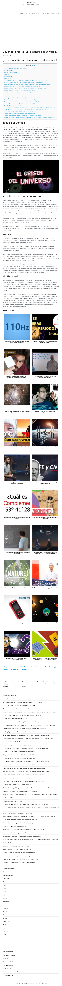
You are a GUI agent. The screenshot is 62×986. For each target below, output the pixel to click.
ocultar (33, 65)
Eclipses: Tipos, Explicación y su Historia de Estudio (17, 784)
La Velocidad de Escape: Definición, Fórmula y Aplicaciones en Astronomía (23, 702)
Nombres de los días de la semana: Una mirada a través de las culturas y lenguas (25, 764)
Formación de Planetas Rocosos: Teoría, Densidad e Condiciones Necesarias (24, 774)
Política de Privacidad (9, 955)
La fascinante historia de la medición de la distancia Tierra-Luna (20, 819)
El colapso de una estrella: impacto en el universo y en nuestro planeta (22, 836)
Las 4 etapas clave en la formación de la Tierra (15, 826)
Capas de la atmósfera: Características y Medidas (16, 846)
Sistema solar (6, 921)
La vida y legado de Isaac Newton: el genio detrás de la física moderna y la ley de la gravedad (28, 732)
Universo (12, 55)
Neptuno (5, 905)
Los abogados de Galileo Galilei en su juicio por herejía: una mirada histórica (23, 98)
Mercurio (5, 898)
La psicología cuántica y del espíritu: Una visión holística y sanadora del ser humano (26, 761)
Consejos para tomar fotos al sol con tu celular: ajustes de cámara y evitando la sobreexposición (29, 712)
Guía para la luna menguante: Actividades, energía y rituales (19, 862)
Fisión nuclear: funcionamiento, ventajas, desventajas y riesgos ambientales (23, 829)
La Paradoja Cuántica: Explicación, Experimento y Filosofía (19, 705)
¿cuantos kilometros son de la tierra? (13, 801)
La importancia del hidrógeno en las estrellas (15, 718)
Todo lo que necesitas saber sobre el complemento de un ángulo (21, 100)
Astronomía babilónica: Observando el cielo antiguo (17, 708)
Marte (4, 895)
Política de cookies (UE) (9, 965)
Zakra (38, 983)
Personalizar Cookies (9, 962)
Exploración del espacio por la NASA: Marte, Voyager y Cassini (20, 823)
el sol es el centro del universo (12, 72)
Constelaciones (7, 872)
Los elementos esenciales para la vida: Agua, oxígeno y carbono (20, 856)
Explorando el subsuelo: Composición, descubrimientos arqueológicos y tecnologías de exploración (30, 842)
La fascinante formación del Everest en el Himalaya (17, 778)
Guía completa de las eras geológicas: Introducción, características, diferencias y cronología (28, 738)
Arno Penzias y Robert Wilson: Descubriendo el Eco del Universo (20, 859)
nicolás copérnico (8, 70)
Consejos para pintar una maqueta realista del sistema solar (19, 745)
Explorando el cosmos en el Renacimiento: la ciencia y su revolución (21, 101)
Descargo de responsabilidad (11, 971)
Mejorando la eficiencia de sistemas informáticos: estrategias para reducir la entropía (26, 771)
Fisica (4, 885)
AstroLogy (31, 2)
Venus (4, 938)
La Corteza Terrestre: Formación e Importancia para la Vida (19, 758)
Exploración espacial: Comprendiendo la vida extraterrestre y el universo (23, 96)
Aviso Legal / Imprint (8, 968)
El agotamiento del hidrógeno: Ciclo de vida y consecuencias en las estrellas (23, 781)
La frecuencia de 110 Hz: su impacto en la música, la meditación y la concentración (25, 80)
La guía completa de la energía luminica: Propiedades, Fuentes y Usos (22, 833)
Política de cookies (8, 975)
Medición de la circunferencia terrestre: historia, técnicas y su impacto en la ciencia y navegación (29, 816)
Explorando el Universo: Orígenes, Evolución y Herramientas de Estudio (22, 115)
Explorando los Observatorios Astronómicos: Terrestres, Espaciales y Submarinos (25, 748)
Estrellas (5, 881)
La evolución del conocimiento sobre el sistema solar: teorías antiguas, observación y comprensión (30, 725)
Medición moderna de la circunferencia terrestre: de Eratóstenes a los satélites (24, 768)
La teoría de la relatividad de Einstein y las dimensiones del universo (21, 103)
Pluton (5, 911)
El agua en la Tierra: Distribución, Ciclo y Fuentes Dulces (18, 813)
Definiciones (6, 878)
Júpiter (5, 888)
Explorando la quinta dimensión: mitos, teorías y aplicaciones (20, 90)
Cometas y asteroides (9, 868)
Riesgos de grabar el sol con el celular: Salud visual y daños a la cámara (22, 755)
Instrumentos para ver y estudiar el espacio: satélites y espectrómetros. (22, 94)
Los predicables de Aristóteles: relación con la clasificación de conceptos (23, 86)
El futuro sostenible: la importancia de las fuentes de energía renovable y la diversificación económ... (30, 117)
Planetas (5, 908)
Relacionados (7, 78)
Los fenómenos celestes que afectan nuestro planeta (17, 699)
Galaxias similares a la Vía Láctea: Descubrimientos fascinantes (20, 741)
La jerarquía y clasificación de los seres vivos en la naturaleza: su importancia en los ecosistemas (29, 107)
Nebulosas (6, 901)
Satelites (5, 914)
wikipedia (6, 74)
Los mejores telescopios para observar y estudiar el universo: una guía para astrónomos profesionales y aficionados (31, 808)
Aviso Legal (6, 958)
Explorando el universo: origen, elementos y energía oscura (19, 113)
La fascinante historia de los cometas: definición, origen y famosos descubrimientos (26, 735)
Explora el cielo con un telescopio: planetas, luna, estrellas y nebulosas (22, 715)
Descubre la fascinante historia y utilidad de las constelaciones (20, 791)
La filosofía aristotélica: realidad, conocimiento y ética (17, 797)
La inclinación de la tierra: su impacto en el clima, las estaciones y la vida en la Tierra (25, 804)
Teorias (5, 924)
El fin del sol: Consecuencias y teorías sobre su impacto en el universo (12, 684)
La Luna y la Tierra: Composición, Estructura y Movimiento (19, 751)
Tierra (4, 928)
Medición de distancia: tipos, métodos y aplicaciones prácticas (20, 111)
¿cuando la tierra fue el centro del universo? (15, 68)
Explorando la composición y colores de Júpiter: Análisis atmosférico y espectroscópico (27, 788)
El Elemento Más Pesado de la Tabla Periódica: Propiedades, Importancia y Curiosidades (27, 84)
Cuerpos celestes (8, 875)
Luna (4, 891)
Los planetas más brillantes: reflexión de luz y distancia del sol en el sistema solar (25, 88)
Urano (4, 934)
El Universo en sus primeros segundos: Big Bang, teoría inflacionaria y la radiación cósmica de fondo (30, 794)
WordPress (45, 983)
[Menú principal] (31, 8)
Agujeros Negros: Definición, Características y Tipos (17, 849)
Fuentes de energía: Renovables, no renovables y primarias (19, 852)
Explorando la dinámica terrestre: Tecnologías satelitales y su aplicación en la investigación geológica (30, 839)
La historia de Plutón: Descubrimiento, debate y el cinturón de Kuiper (21, 722)
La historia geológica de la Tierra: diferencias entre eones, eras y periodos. (23, 82)
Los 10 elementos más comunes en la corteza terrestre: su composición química (25, 109)
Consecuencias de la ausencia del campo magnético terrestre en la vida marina (24, 728)
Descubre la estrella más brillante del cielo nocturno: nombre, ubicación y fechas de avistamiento (29, 105)
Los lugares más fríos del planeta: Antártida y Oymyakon (18, 92)
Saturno (5, 918)
